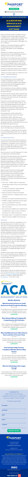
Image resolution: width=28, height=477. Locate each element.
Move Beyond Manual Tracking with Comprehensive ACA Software (14, 319)
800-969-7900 (13, 17)
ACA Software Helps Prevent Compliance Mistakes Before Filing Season (14, 349)
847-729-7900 (22, 17)
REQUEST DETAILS (14, 430)
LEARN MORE (14, 314)
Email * (3, 414)
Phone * (4, 419)
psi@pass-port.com (14, 448)
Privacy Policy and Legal (14, 473)
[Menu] (14, 14)
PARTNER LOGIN (14, 8)
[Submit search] (6, 12)
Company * (4, 424)
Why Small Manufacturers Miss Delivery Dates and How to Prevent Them (14, 334)
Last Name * (5, 410)
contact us (5, 277)
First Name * (5, 405)
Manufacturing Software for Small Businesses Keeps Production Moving (14, 304)
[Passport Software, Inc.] (14, 4)
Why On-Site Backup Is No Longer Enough (14, 367)
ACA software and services (12, 273)
